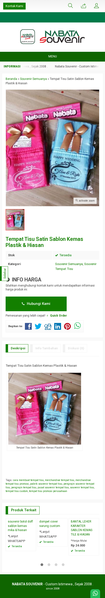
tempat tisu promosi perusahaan (48, 491)
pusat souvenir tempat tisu (53, 487)
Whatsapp (88, 550)
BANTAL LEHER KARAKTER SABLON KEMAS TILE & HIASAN (81, 528)
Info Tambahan (46, 348)
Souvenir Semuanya (69, 264)
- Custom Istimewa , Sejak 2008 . (52, 584)
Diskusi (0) (76, 348)
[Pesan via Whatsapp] (83, 6)
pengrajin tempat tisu (23, 487)
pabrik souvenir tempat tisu (46, 483)
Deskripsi (18, 348)
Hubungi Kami (38, 303)
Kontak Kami (14, 6)
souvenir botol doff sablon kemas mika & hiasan (20, 526)
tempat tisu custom (17, 491)
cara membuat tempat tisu (28, 480)
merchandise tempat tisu (59, 480)
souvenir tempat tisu (82, 487)
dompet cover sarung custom (49, 524)
